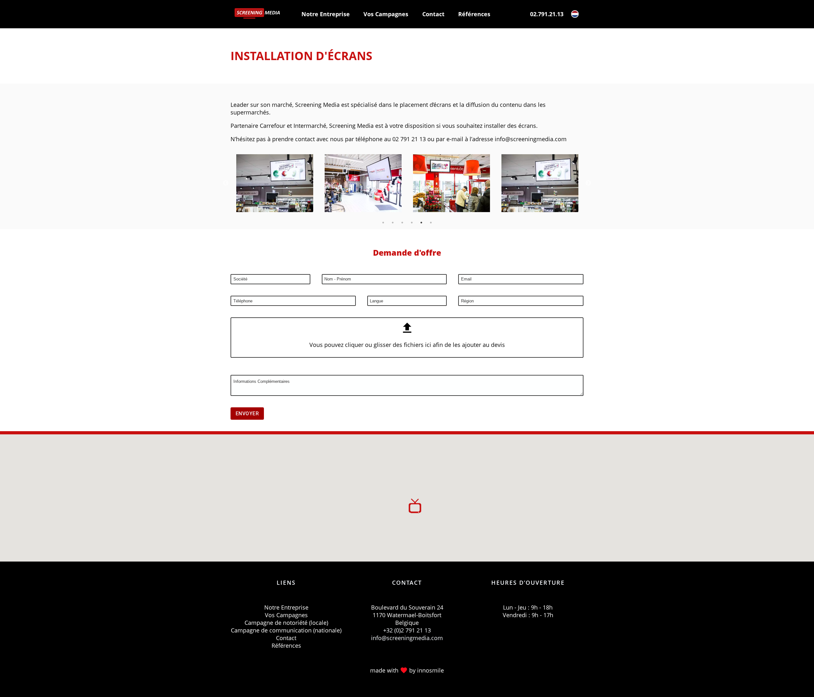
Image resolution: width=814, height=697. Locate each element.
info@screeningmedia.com (407, 638)
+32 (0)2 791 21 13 (407, 630)
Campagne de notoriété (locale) (286, 622)
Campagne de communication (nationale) (286, 630)
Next (588, 183)
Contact (433, 14)
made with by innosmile (407, 670)
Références (474, 14)
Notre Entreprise (325, 14)
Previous (226, 183)
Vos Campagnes (385, 14)
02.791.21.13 (546, 14)
